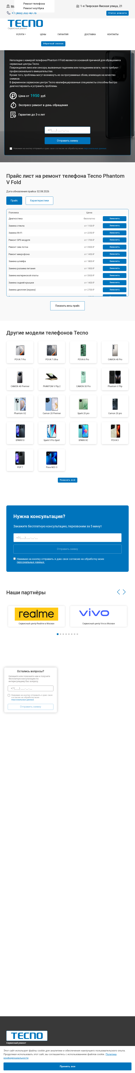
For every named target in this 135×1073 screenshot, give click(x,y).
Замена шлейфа (17, 261)
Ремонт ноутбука (33, 8)
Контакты (112, 34)
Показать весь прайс (67, 305)
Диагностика (15, 218)
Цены (43, 34)
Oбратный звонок (53, 43)
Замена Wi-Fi (15, 232)
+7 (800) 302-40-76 (24, 13)
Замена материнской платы (23, 275)
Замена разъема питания (22, 268)
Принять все (67, 1066)
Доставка (90, 34)
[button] (118, 592)
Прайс (14, 200)
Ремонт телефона (34, 3)
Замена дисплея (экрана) (22, 289)
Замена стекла (16, 225)
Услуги (20, 34)
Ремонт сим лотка (18, 247)
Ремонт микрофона (19, 254)
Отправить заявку (67, 140)
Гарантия (63, 34)
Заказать (115, 218)
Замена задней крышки (21, 282)
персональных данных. (95, 148)
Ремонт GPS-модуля (19, 240)
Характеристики (39, 200)
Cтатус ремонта (117, 13)
